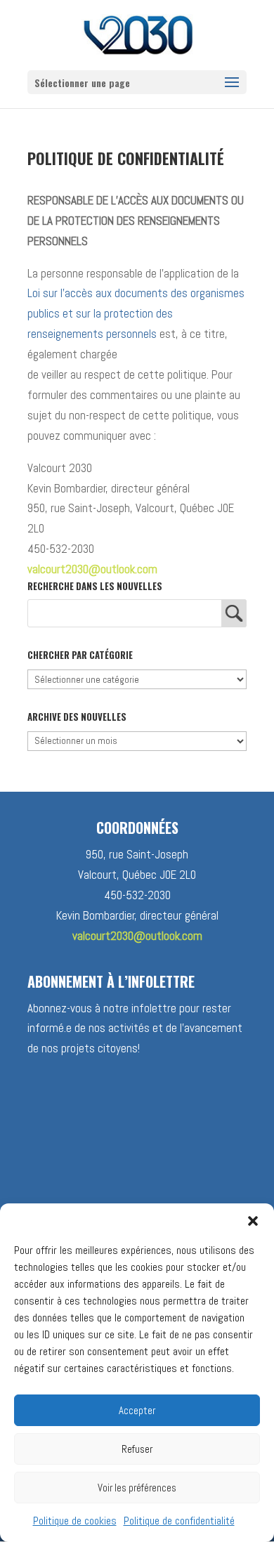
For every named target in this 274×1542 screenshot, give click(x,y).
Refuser (137, 1449)
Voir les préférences (137, 1487)
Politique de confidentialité (179, 1520)
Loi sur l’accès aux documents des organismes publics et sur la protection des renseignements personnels (135, 313)
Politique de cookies (75, 1520)
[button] (253, 1221)
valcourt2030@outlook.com (92, 569)
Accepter (137, 1410)
